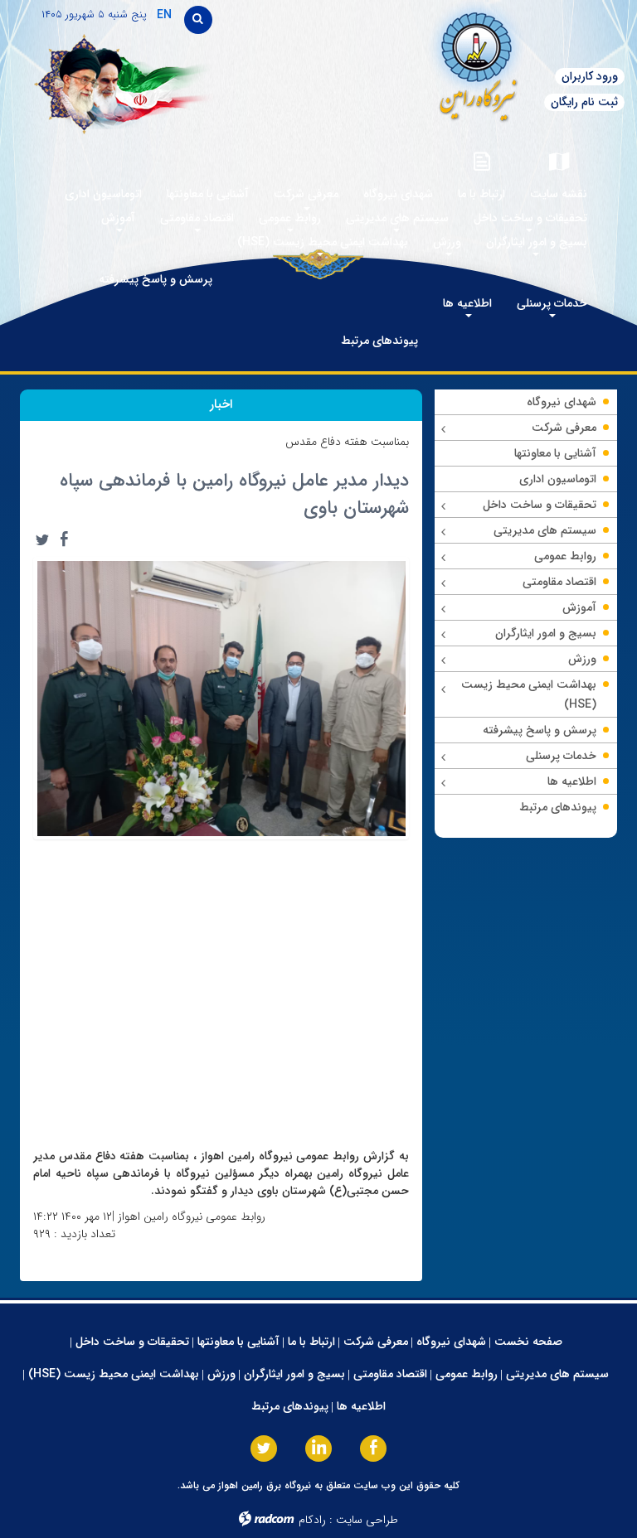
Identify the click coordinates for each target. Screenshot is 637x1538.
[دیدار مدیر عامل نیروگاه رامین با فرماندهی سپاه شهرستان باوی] (221, 697)
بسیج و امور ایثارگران (294, 1374)
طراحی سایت (367, 1520)
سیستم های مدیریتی (557, 1374)
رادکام (312, 1520)
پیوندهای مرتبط (289, 1406)
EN (164, 15)
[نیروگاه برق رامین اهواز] (435, 61)
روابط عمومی (466, 1374)
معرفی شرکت (375, 1341)
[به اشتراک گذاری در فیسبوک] (63, 539)
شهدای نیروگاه (451, 1341)
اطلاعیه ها (361, 1406)
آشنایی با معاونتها (238, 1341)
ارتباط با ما (311, 1341)
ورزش (221, 1374)
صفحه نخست (528, 1341)
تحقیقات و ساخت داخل (132, 1341)
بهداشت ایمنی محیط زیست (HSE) (113, 1374)
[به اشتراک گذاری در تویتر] (42, 539)
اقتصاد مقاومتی (390, 1374)
